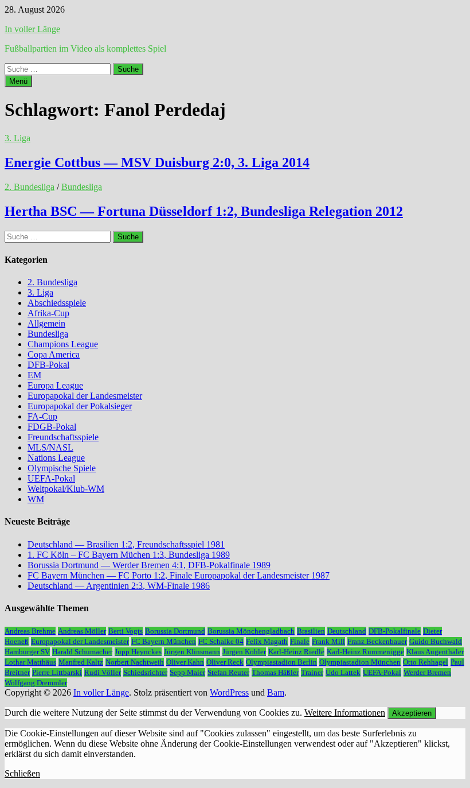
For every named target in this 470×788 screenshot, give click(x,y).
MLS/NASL (50, 447)
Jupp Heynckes (138, 651)
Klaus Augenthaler (435, 651)
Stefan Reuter (228, 672)
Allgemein (46, 323)
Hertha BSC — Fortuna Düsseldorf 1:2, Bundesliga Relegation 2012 (204, 211)
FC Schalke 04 (221, 641)
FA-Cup (42, 416)
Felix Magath (267, 641)
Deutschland (346, 631)
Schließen (22, 773)
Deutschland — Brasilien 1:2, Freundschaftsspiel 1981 (126, 544)
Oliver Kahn (185, 662)
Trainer (312, 672)
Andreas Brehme (30, 631)
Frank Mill (328, 641)
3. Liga (17, 138)
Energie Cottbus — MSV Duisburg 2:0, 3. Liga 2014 (157, 162)
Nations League (56, 458)
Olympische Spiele (62, 468)
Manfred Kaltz (80, 662)
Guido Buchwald (435, 641)
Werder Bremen (427, 672)
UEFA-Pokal (51, 478)
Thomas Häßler (275, 672)
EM (34, 375)
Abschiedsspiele (57, 303)
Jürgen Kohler (244, 651)
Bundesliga (81, 187)
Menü (18, 81)
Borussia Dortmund (175, 631)
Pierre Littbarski (57, 672)
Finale (300, 641)
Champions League (63, 344)
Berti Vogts (125, 631)
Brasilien (311, 631)
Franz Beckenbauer (377, 641)
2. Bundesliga (29, 187)
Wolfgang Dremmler (36, 682)
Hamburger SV (27, 651)
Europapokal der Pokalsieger (80, 406)
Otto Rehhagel (425, 662)
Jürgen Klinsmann (192, 651)
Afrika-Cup (48, 313)
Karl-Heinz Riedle (296, 651)
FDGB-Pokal (52, 427)
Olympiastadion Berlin (281, 662)
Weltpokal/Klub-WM (66, 489)
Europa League (55, 385)
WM (36, 499)
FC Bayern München (163, 641)
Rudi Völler (102, 672)
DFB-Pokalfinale (395, 631)
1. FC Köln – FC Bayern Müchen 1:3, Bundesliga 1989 (129, 555)
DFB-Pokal (48, 365)
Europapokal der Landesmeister (85, 396)
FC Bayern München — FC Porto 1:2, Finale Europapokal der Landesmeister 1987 (179, 575)
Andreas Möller (82, 631)
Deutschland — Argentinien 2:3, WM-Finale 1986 (119, 586)
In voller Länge (32, 29)
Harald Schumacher (82, 651)
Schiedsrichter (145, 672)
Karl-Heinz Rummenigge (365, 651)
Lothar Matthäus (30, 662)
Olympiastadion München (360, 662)
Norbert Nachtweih (134, 662)
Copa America (54, 354)
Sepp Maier (187, 672)
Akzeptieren (412, 713)
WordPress (229, 692)
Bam (275, 692)
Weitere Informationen (344, 712)
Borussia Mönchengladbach (251, 631)
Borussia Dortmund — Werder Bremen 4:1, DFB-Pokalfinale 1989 (149, 565)
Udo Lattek (343, 672)
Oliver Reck (225, 662)
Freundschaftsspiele (63, 437)
